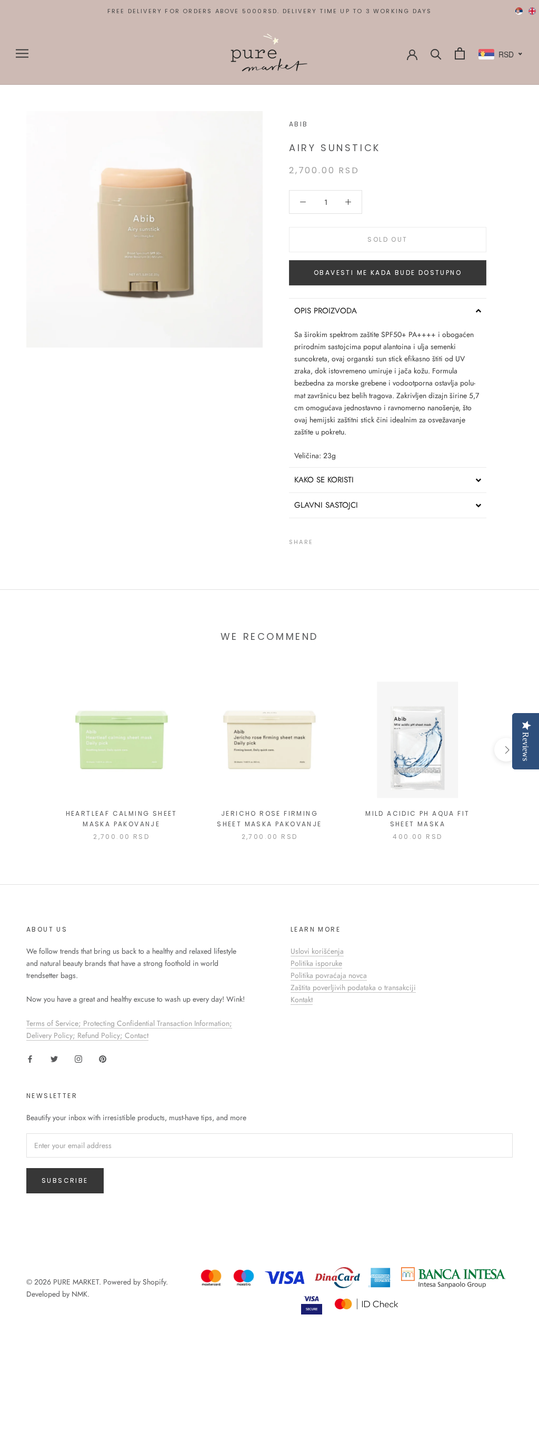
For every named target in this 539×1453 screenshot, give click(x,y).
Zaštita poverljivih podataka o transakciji (353, 987)
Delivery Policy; (51, 1035)
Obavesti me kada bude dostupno (388, 272)
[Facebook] (323, 540)
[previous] (33, 750)
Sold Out (387, 239)
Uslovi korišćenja (317, 951)
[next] (506, 750)
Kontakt (302, 999)
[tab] (387, 310)
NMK (79, 1294)
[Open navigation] (22, 53)
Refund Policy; (101, 1035)
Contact (136, 1035)
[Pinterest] (350, 540)
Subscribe (65, 1180)
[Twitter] (337, 540)
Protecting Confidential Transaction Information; (157, 1023)
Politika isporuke (316, 963)
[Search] (436, 53)
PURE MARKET (76, 1282)
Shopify (154, 1282)
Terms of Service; (54, 1023)
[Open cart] (460, 53)
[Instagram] (78, 1058)
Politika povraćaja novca (329, 975)
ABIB (298, 124)
